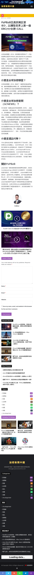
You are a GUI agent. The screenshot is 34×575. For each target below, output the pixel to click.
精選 (3, 407)
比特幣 (4, 402)
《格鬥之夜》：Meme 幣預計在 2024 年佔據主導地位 (8, 448)
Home (4, 18)
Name (3, 286)
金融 (3, 410)
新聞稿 (9, 18)
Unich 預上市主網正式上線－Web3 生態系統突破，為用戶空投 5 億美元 (22, 342)
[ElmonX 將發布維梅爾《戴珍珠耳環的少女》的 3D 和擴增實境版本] (6, 350)
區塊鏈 (4, 393)
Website (3, 299)
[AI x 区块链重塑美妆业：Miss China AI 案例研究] (6, 335)
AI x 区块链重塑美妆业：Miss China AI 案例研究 (16, 539)
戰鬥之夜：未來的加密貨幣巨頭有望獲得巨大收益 (16, 551)
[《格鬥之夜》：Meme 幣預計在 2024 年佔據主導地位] (8, 441)
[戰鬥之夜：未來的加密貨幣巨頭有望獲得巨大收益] (6, 358)
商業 (3, 399)
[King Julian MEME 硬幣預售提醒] (25, 441)
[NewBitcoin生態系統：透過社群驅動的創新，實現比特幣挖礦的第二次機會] (6, 327)
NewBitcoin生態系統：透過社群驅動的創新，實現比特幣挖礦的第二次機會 (22, 326)
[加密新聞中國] (7, 6)
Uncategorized (6, 413)
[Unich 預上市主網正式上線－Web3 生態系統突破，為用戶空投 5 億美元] (6, 343)
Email (3, 293)
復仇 (3, 404)
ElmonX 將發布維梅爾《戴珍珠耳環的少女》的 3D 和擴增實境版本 (8, 432)
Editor (17, 206)
